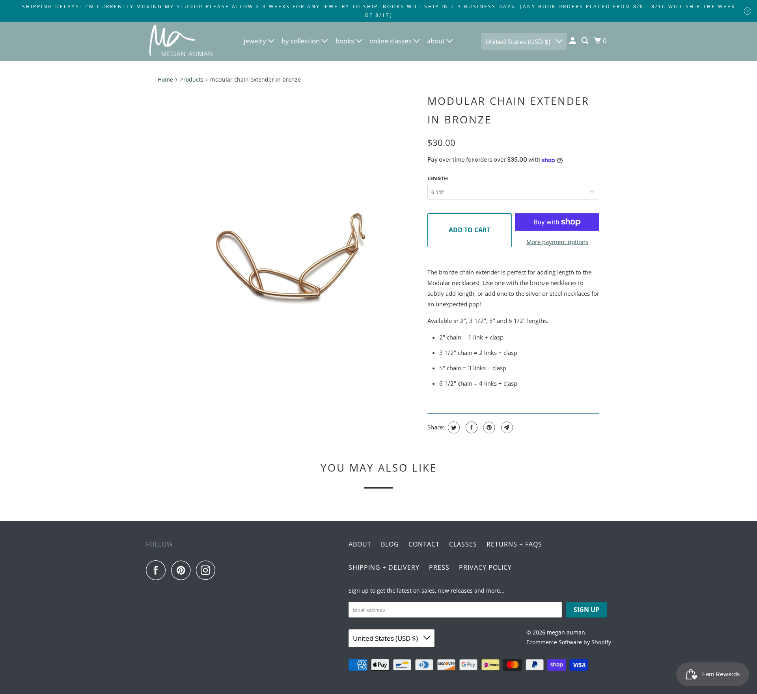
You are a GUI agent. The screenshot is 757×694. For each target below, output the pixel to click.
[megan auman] (181, 41)
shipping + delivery (384, 567)
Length (437, 178)
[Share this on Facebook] (470, 427)
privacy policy (485, 567)
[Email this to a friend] (506, 427)
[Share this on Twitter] (453, 427)
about (436, 40)
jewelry (256, 40)
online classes (391, 40)
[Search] (585, 40)
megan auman (566, 632)
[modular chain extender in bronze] (289, 262)
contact (424, 544)
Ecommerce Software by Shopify (568, 642)
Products (191, 79)
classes (463, 544)
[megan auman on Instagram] (208, 570)
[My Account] (573, 40)
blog (390, 544)
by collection (301, 40)
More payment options (557, 242)
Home (165, 79)
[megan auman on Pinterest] (182, 570)
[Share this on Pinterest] (488, 427)
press (439, 567)
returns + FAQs (514, 544)
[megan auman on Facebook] (158, 570)
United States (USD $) (518, 41)
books (346, 40)
